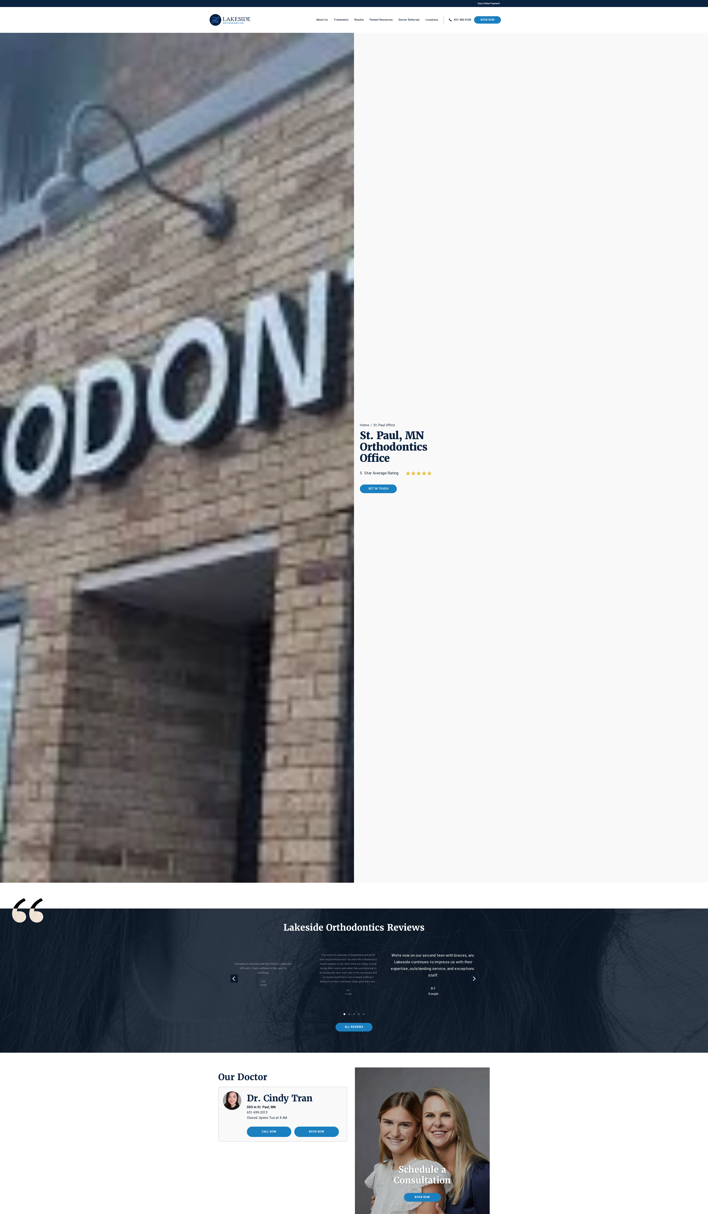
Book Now (487, 19)
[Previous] (234, 979)
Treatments (341, 19)
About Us (322, 19)
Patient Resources (381, 19)
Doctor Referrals (409, 19)
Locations (432, 19)
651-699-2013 (257, 1112)
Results (359, 19)
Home (364, 425)
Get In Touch (378, 488)
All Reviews (354, 1027)
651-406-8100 (462, 19)
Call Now (269, 1131)
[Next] (474, 979)
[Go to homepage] (221, 20)
